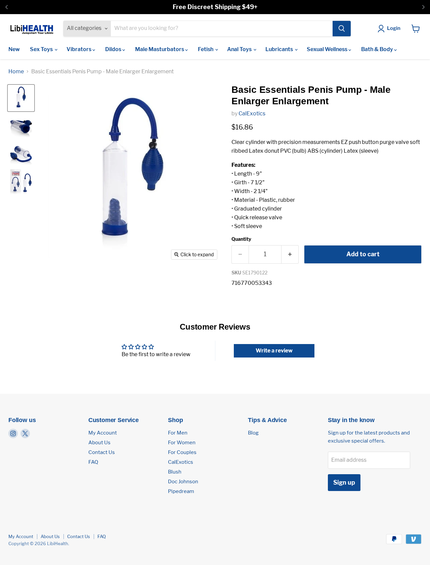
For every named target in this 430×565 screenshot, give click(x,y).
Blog (253, 433)
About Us (99, 443)
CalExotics (252, 113)
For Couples (182, 452)
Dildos (113, 49)
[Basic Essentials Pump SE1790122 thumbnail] (21, 98)
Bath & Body (377, 49)
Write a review (274, 350)
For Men (177, 433)
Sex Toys (42, 49)
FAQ (93, 462)
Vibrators (79, 49)
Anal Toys (240, 49)
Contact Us (101, 452)
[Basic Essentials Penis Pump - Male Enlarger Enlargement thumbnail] (21, 126)
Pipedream (181, 491)
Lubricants (279, 49)
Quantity (241, 239)
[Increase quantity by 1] (290, 254)
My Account (102, 433)
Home (16, 72)
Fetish (206, 49)
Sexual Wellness (327, 49)
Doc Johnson (183, 482)
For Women (182, 443)
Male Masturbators (160, 49)
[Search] (342, 28)
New (14, 49)
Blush (174, 472)
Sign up (344, 482)
